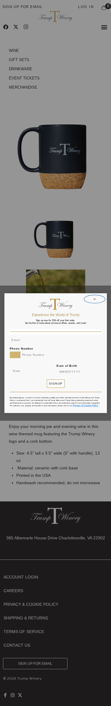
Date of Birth (67, 365)
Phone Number (21, 348)
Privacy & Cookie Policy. (85, 405)
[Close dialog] (94, 299)
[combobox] (15, 354)
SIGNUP (55, 383)
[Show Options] (43, 371)
